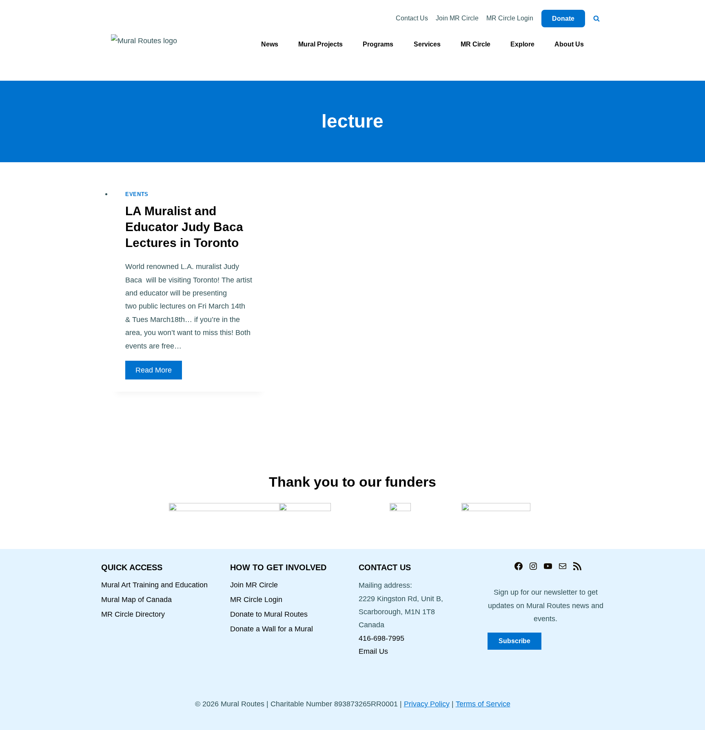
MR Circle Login (509, 18)
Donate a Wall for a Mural (271, 629)
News (269, 44)
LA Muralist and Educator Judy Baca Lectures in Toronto (184, 226)
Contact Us (412, 18)
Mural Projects (320, 44)
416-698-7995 (381, 638)
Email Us (373, 651)
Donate (563, 18)
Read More (158, 372)
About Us (569, 44)
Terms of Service (483, 704)
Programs (378, 44)
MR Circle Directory (133, 614)
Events (137, 194)
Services (427, 44)
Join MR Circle (457, 18)
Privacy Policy (427, 704)
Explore (522, 44)
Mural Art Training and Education (154, 585)
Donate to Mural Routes (269, 614)
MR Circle (475, 44)
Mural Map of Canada (136, 599)
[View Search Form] (596, 18)
